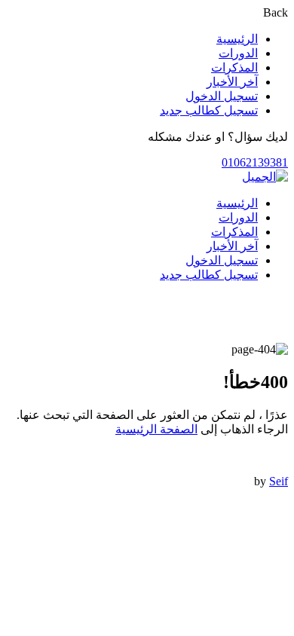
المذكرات (234, 67)
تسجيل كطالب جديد (209, 110)
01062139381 (255, 162)
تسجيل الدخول (221, 96)
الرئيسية (237, 38)
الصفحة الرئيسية (156, 429)
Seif (278, 481)
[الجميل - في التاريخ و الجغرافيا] (265, 176)
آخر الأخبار (232, 81)
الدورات (238, 53)
